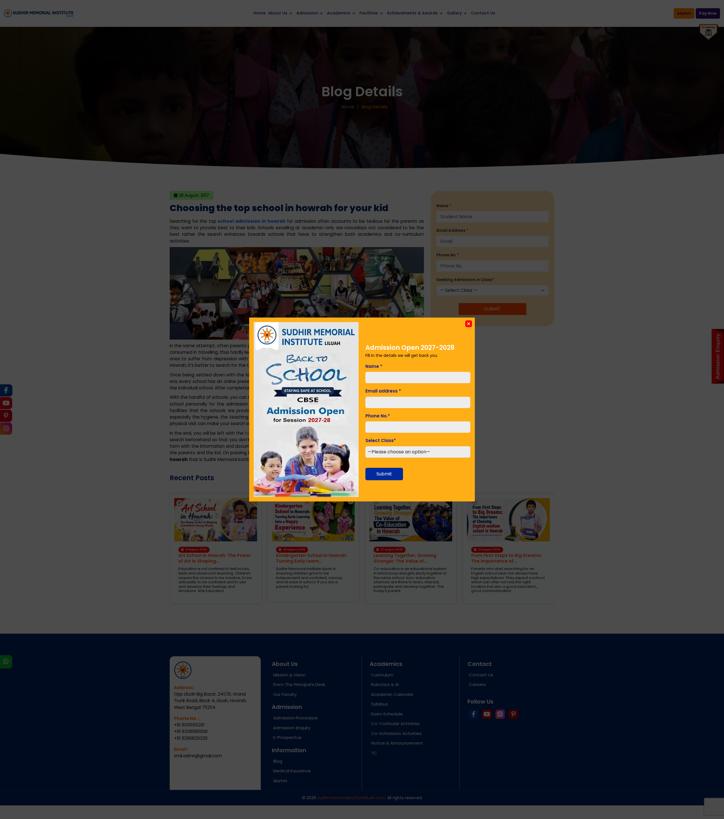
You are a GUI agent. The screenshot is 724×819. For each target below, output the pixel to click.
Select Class (380, 440)
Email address (383, 391)
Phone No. (377, 416)
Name (373, 366)
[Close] (468, 323)
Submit (384, 474)
